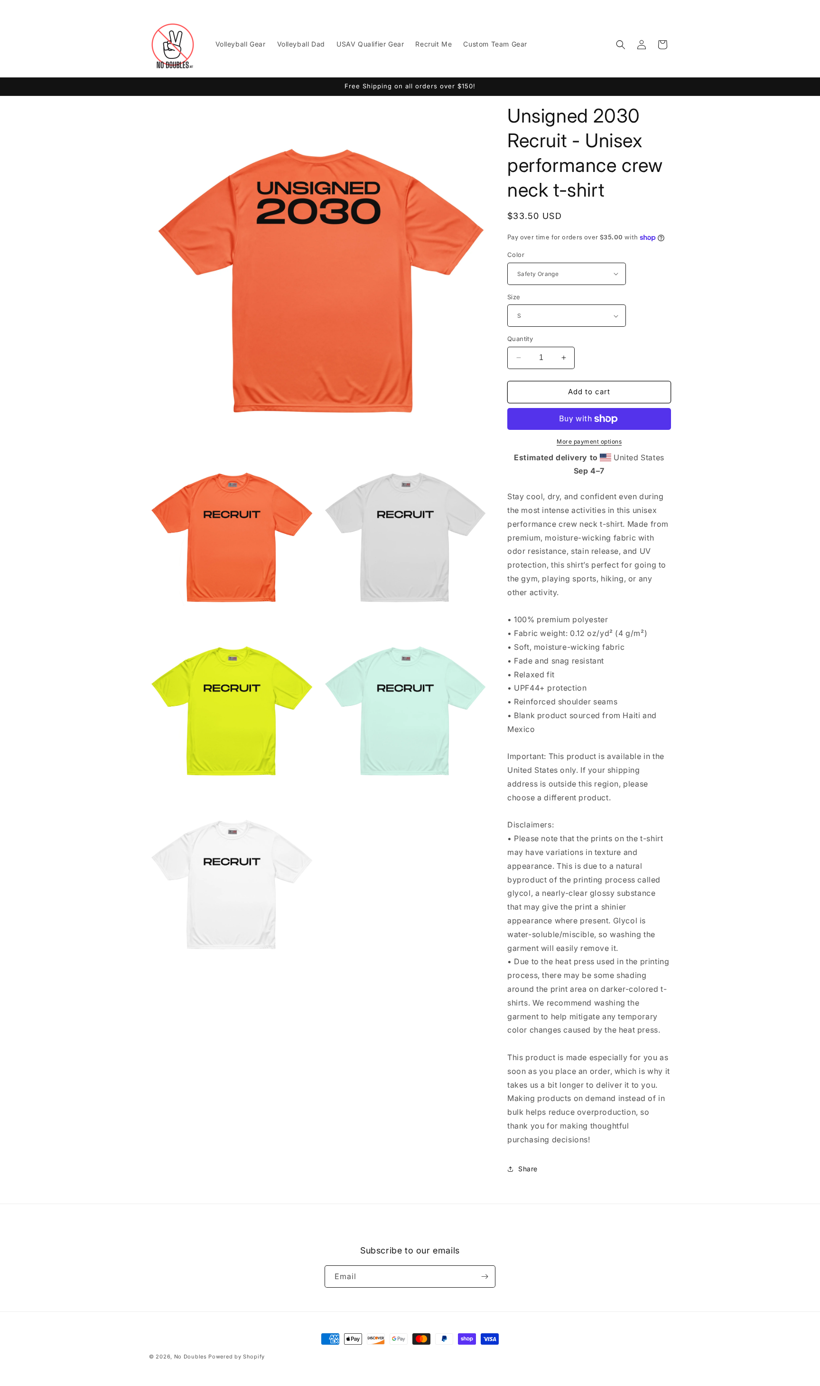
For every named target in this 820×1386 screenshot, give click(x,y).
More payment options (589, 441)
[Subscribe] (484, 1276)
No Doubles (190, 1356)
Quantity (520, 338)
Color (515, 254)
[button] (620, 44)
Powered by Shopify (236, 1356)
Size (514, 297)
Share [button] (528, 1169)
